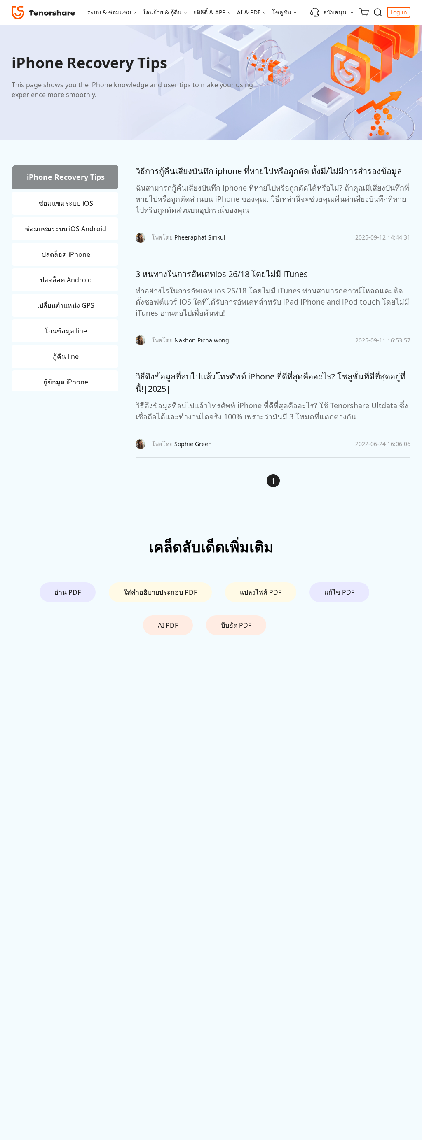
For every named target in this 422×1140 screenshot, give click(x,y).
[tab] (65, 178)
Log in (398, 12)
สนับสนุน (335, 12)
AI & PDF (248, 12)
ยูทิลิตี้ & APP (209, 12)
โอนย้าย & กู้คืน (162, 12)
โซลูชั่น (281, 12)
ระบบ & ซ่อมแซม (109, 12)
